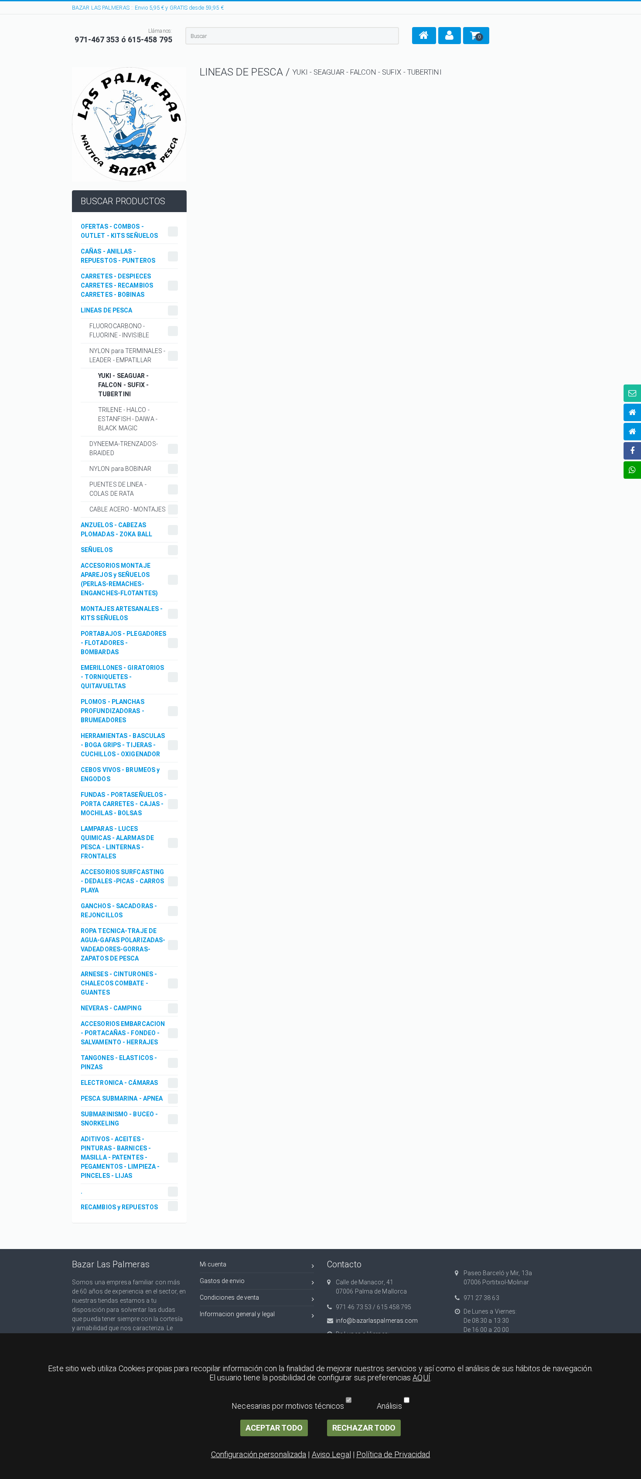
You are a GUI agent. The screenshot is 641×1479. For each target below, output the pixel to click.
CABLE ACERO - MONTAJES (127, 509)
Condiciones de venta (229, 1297)
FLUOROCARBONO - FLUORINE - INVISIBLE (119, 331)
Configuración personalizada (259, 1454)
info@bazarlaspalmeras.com (377, 1320)
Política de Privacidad (393, 1454)
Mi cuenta (213, 1264)
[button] (424, 35)
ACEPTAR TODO (274, 1427)
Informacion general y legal (237, 1314)
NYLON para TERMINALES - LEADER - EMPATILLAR (127, 355)
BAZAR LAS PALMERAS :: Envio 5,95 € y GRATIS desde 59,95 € (148, 7)
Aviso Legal (331, 1454)
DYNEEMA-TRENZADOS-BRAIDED (123, 448)
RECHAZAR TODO (364, 1427)
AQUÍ (421, 1377)
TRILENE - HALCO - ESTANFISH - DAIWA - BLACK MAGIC (127, 419)
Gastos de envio (222, 1280)
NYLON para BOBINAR (120, 468)
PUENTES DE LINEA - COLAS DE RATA (118, 489)
